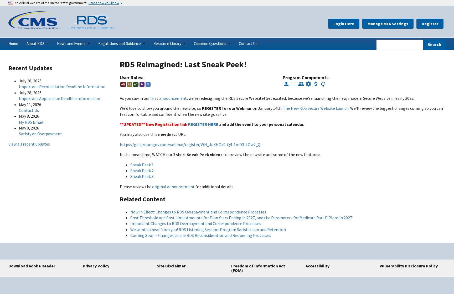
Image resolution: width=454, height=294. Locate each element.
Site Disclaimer (171, 265)
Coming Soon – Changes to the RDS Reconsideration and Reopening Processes (200, 235)
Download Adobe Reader (31, 265)
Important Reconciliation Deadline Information (62, 86)
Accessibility (317, 265)
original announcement (173, 186)
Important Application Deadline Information (59, 98)
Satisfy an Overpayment (40, 133)
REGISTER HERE (203, 124)
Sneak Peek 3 (142, 176)
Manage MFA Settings (388, 23)
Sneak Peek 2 (142, 170)
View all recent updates (29, 144)
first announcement (169, 98)
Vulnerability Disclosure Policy (409, 265)
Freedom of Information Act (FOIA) (258, 268)
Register (430, 23)
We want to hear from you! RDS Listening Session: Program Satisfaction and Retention (208, 229)
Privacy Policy (96, 265)
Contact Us (29, 110)
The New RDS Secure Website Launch (316, 108)
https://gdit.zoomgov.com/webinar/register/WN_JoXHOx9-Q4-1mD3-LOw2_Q (190, 144)
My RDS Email (31, 122)
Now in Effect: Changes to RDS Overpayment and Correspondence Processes (198, 212)
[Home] (33, 27)
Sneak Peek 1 (142, 164)
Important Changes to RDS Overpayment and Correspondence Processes (195, 223)
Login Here (343, 23)
